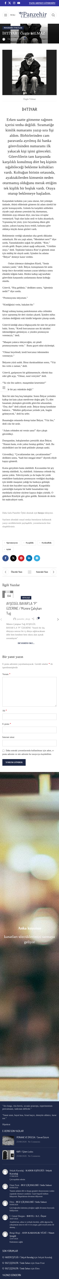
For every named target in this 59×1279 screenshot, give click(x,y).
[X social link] (9, 3)
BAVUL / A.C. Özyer (36, 1216)
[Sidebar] (4, 387)
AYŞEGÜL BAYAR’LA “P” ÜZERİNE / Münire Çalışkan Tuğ (24, 608)
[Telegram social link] (37, 558)
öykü (8, 549)
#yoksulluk (46, 543)
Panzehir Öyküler (13, 28)
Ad (4, 710)
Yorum (6, 674)
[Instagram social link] (14, 3)
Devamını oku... (26, 643)
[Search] (53, 15)
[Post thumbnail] (8, 1140)
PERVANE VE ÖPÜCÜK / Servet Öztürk (33, 1137)
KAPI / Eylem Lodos (25, 1151)
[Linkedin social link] (29, 558)
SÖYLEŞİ (26, 598)
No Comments (34, 1142)
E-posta (6, 724)
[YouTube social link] (18, 3)
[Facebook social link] (5, 3)
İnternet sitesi (8, 737)
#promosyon (12, 543)
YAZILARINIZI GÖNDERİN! (42, 3)
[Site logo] (32, 15)
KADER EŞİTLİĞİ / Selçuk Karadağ (19, 1257)
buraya (40, 513)
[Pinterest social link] (21, 558)
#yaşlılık (30, 543)
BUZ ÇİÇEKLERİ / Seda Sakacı (36, 1185)
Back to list (29, 572)
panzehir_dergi (23, 619)
